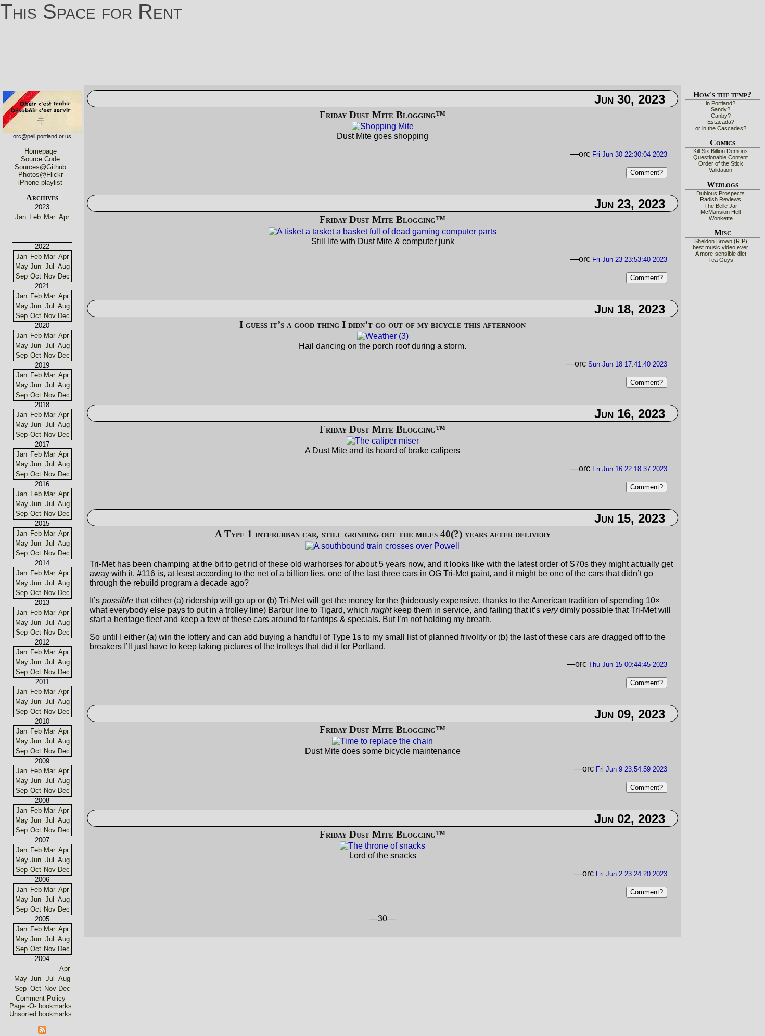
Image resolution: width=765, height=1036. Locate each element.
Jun (35, 266)
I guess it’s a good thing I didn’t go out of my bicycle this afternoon (382, 324)
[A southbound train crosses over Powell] (382, 548)
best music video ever (720, 247)
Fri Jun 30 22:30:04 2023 (629, 154)
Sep (22, 276)
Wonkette (721, 218)
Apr (64, 217)
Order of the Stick (720, 163)
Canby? (721, 115)
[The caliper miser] (382, 443)
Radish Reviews (720, 199)
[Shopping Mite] (382, 128)
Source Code (40, 159)
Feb (35, 217)
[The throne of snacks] (382, 848)
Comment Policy (41, 998)
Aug (64, 266)
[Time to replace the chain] (383, 743)
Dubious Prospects (720, 193)
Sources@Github (40, 167)
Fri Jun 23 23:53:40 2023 (629, 259)
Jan (20, 217)
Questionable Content (720, 157)
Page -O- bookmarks (40, 1006)
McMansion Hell (720, 212)
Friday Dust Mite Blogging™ (382, 114)
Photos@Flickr (40, 175)
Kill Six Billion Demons (720, 151)
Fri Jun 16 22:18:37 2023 (629, 469)
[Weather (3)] (382, 338)
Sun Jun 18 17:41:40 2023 (627, 364)
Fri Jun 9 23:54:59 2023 (631, 769)
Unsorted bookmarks (40, 1014)
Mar (49, 217)
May (21, 266)
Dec (64, 276)
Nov (50, 276)
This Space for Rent (91, 11)
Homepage (40, 151)
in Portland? (720, 103)
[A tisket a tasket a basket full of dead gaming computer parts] (382, 234)
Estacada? (720, 122)
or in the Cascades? (720, 128)
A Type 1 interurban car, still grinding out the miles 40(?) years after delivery (383, 533)
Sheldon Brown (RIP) (720, 241)
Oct (35, 276)
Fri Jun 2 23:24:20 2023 (631, 874)
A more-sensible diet (720, 253)
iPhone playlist (40, 182)
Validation (720, 170)
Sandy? (720, 109)
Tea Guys (720, 260)
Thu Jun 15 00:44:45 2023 (628, 664)
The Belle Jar (720, 206)
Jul (49, 266)
